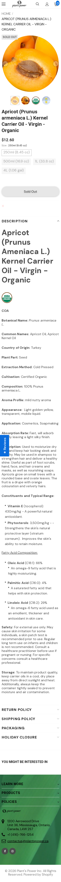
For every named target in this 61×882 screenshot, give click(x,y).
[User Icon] (47, 4)
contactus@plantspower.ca (27, 841)
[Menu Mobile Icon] (4, 4)
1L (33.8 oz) (44, 161)
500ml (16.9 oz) (16, 161)
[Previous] (5, 64)
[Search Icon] (37, 4)
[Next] (56, 64)
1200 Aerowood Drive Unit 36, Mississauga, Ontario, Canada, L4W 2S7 (28, 825)
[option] (30, 63)
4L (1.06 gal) (13, 170)
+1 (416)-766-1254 (20, 834)
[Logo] (19, 4)
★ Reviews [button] (5, 445)
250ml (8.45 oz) (16, 152)
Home (6, 13)
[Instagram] (12, 851)
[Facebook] (5, 851)
